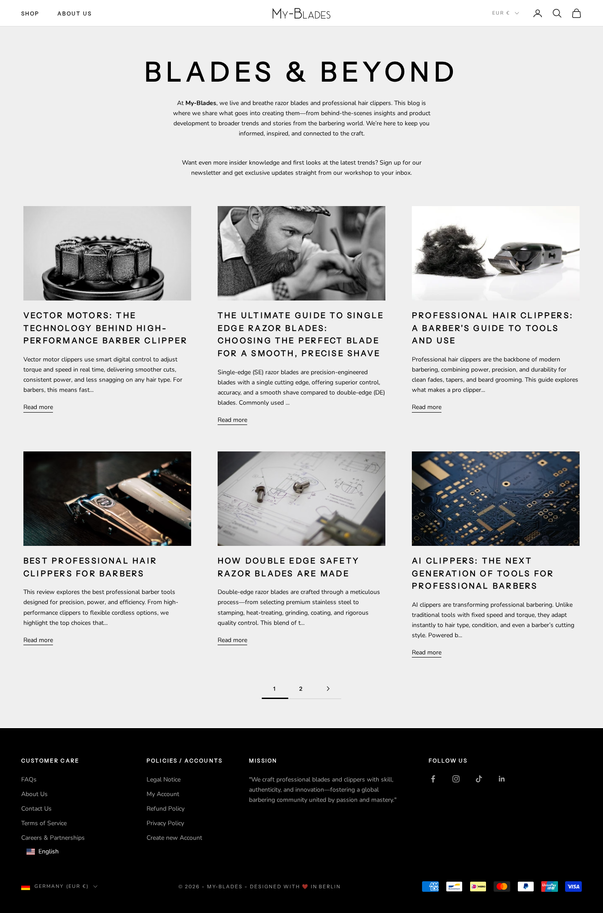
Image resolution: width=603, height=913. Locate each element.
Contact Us (36, 808)
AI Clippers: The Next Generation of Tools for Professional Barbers (483, 573)
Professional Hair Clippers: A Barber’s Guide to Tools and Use (492, 328)
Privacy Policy (165, 823)
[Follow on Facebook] (433, 778)
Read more (38, 407)
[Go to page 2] (328, 689)
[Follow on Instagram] (456, 778)
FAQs (29, 779)
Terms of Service (44, 823)
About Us (74, 13)
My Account (163, 794)
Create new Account (174, 838)
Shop (30, 13)
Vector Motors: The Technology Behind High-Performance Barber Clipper (105, 328)
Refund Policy (166, 808)
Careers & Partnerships (53, 838)
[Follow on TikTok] (479, 778)
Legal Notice (164, 779)
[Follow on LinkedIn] (501, 778)
